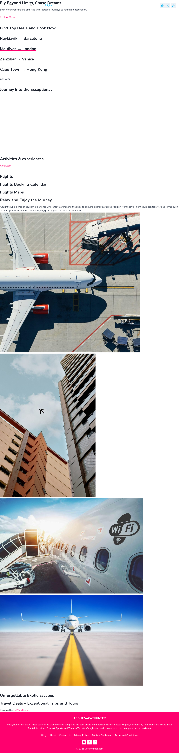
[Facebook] (162, 5)
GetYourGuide (20, 710)
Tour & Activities (99, 5)
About (53, 735)
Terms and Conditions (126, 735)
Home (39, 5)
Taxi (85, 5)
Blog (43, 735)
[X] (167, 5)
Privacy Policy (81, 735)
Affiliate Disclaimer (102, 735)
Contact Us (65, 735)
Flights (48, 5)
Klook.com (5, 165)
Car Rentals (74, 5)
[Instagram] (173, 5)
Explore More (7, 17)
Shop (113, 5)
